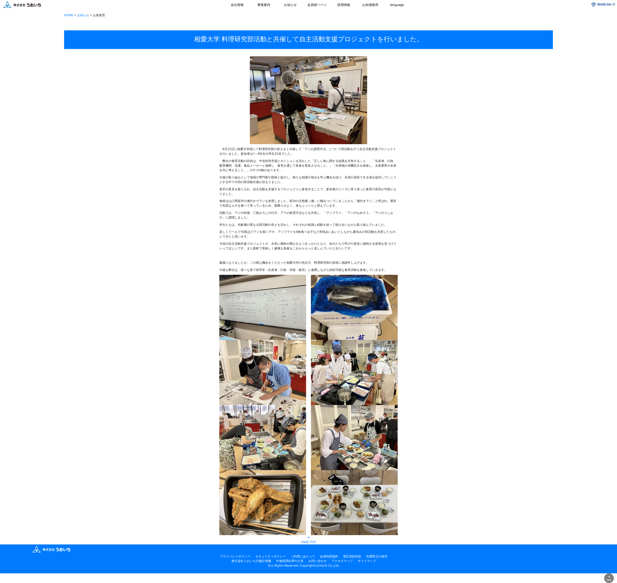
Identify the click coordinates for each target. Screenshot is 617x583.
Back (609, 580)
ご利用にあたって (303, 556)
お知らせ (290, 5)
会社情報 (237, 5)
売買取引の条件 (377, 556)
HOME (68, 15)
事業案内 (263, 5)
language (397, 5)
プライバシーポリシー (235, 556)
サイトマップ (367, 561)
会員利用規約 (329, 556)
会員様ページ (317, 5)
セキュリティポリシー (270, 556)
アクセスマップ (342, 561)
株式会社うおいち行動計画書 (251, 561)
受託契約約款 (352, 556)
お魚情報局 (370, 5)
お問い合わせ (317, 561)
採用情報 (343, 5)
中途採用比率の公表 (290, 561)
